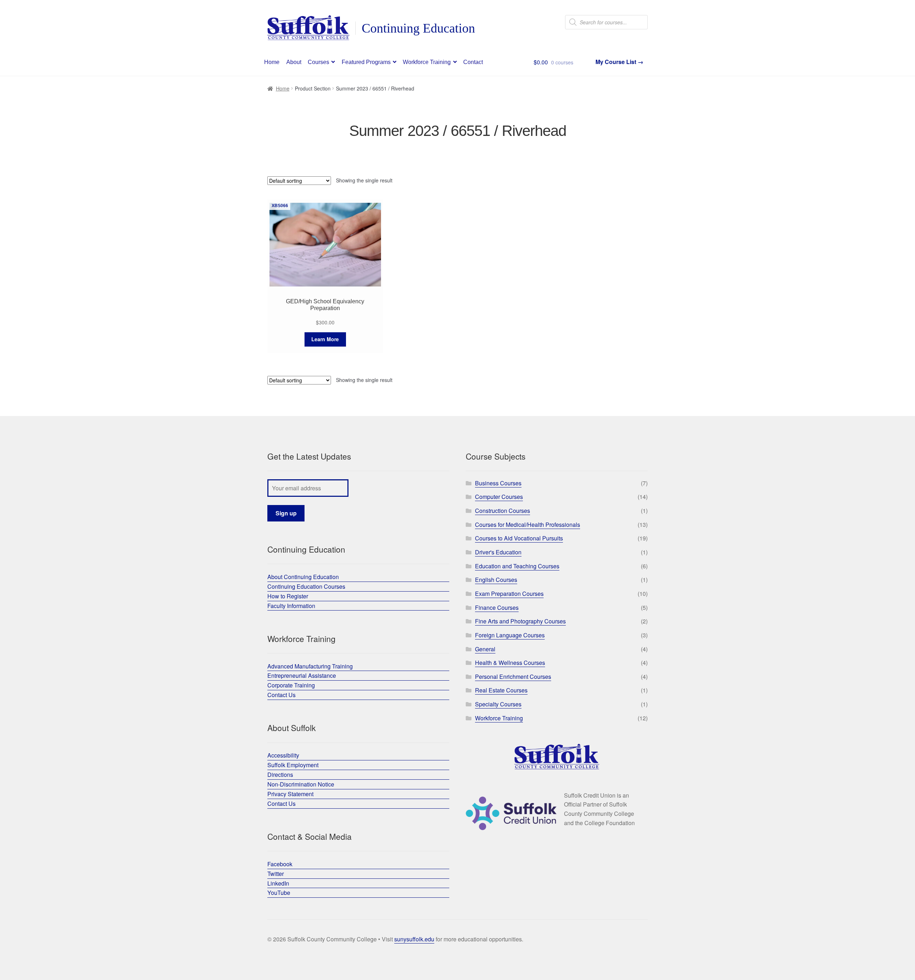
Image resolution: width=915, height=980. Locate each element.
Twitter (275, 873)
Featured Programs (366, 62)
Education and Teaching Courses (517, 566)
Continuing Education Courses (306, 586)
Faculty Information (291, 606)
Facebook (279, 864)
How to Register (287, 596)
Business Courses (498, 483)
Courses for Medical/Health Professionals (527, 524)
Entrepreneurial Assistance (301, 675)
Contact (473, 62)
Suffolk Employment (292, 765)
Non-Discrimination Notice (300, 784)
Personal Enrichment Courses (513, 676)
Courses (318, 62)
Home (272, 62)
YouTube (278, 892)
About (293, 62)
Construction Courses (502, 510)
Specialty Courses (498, 704)
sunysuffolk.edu (414, 939)
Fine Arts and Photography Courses (520, 621)
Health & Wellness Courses (510, 662)
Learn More (325, 339)
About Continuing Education (303, 577)
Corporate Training (291, 685)
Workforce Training (427, 62)
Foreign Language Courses (510, 635)
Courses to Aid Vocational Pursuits (519, 538)
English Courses (496, 579)
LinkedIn (278, 883)
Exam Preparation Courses (509, 593)
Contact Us (281, 695)
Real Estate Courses (501, 690)
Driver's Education (498, 552)
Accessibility (283, 755)
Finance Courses (497, 607)
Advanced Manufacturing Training (310, 666)
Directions (280, 774)
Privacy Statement (290, 794)
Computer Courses (499, 497)
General (485, 649)
